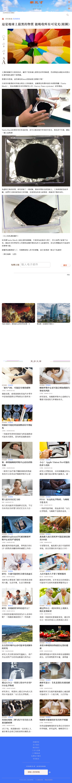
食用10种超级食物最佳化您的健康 (54, 647)
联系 (5, 8)
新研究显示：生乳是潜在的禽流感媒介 (55, 684)
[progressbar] (44, 6)
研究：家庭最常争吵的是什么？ (16, 608)
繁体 (69, 6)
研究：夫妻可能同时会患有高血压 (17, 573)
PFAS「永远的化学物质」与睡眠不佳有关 (54, 501)
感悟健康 (8, 19)
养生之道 (48, 606)
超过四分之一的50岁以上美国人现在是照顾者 (54, 609)
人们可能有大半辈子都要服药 (53, 573)
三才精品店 (36, 753)
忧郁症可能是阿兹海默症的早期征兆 (17, 426)
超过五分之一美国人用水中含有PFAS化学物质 (17, 684)
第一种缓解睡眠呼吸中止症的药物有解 (17, 463)
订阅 (5, 10)
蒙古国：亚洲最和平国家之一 (46, 324)
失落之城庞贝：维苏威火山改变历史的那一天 (16, 324)
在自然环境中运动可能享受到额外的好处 (17, 647)
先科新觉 (16, 19)
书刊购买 (36, 759)
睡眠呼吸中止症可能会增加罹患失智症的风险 (55, 389)
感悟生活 (10, 606)
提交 (65, 265)
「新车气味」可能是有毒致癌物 (16, 387)
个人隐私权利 (39, 779)
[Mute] (41, 6)
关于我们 (36, 745)
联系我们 (36, 747)
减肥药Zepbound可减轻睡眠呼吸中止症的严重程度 (16, 538)
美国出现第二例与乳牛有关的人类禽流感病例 (17, 721)
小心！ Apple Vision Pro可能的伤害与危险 (54, 463)
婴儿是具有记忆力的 (11, 499)
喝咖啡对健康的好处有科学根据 (54, 719)
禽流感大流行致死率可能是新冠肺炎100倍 (55, 538)
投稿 (5, 6)
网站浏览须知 (48, 779)
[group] (38, 7)
